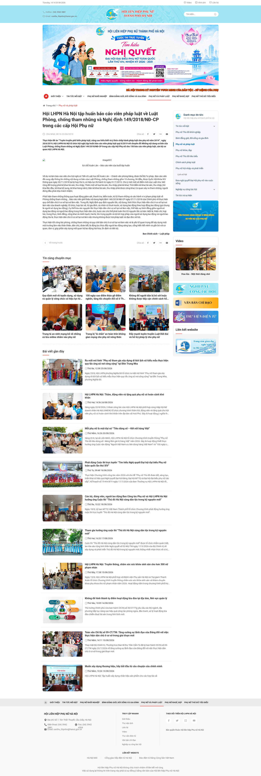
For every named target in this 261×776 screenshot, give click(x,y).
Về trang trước (56, 242)
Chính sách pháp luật (185, 162)
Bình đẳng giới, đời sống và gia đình (192, 138)
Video (189, 3)
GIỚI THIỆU (55, 702)
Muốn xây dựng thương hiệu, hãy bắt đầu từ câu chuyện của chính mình (123, 666)
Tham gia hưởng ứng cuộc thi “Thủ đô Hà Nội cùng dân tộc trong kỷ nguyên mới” (125, 532)
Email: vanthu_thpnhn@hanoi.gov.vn (64, 729)
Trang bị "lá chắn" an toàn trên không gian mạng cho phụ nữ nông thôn (106, 336)
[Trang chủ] (46, 96)
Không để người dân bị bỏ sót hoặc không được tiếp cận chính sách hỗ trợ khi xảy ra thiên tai (148, 297)
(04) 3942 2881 (59, 12)
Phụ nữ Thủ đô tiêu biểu (187, 156)
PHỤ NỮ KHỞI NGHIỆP (97, 96)
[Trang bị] (106, 317)
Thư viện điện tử (129, 736)
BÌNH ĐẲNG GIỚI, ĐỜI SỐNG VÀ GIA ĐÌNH (127, 96)
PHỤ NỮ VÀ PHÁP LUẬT (159, 96)
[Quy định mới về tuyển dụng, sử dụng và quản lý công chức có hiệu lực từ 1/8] (62, 279)
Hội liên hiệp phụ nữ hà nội (61, 713)
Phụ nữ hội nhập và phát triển (189, 168)
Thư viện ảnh (127, 723)
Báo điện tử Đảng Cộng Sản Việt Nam (156, 758)
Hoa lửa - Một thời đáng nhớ (195, 274)
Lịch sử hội (182, 174)
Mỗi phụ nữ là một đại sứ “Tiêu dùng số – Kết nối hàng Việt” (117, 428)
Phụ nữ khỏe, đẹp (184, 150)
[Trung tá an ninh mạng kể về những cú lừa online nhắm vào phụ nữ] (62, 317)
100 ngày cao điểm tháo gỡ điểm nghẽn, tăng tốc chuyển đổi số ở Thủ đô (105, 297)
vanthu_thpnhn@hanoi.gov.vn (64, 16)
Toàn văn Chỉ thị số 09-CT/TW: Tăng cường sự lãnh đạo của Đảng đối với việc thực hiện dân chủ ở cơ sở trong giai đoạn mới (126, 634)
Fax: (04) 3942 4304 (85, 724)
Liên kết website (187, 329)
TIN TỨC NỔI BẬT (74, 96)
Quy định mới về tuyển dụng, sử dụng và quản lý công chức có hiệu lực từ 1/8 (62, 297)
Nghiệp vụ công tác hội (186, 189)
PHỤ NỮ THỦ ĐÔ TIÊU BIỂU (204, 96)
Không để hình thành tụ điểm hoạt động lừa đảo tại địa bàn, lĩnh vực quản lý (126, 598)
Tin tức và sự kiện (184, 195)
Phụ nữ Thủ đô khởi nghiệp (188, 132)
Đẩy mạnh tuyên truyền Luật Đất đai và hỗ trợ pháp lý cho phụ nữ (148, 336)
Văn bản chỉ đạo (198, 302)
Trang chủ (50, 105)
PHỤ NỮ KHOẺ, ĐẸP (180, 96)
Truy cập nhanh (130, 713)
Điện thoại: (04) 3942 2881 (57, 724)
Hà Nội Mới (92, 758)
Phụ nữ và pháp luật (68, 105)
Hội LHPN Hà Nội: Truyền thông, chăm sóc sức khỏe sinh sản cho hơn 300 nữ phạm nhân (126, 566)
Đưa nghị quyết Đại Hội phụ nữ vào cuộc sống (194, 182)
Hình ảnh (202, 3)
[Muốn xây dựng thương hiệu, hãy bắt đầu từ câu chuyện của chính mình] (62, 678)
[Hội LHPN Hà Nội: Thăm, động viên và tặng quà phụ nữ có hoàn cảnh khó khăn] (62, 406)
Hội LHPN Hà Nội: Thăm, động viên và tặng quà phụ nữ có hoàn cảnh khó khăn (124, 396)
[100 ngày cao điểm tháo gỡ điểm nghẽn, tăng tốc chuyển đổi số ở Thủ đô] (106, 279)
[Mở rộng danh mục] (214, 126)
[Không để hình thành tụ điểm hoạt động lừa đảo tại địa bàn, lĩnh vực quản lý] (62, 610)
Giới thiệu (56, 96)
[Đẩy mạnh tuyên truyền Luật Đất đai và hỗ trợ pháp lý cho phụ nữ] (149, 317)
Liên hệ (215, 3)
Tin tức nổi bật (182, 126)
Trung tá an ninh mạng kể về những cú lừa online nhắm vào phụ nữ (61, 336)
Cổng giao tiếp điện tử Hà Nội (118, 758)
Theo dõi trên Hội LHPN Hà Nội (181, 713)
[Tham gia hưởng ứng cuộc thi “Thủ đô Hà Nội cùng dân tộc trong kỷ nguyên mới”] (62, 542)
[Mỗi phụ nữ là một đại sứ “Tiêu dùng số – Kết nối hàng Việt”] (62, 440)
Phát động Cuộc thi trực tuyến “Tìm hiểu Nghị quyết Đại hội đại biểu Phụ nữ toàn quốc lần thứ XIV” (125, 464)
